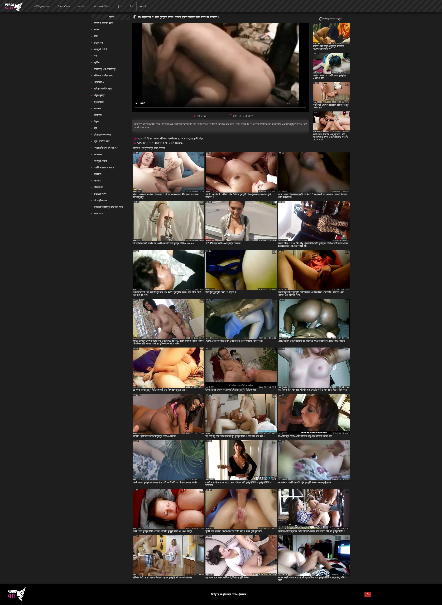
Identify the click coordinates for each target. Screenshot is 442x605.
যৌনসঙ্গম (98, 114)
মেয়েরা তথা (98, 42)
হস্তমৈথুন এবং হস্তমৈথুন (105, 68)
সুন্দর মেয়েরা (99, 101)
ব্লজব (96, 29)
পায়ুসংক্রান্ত (99, 95)
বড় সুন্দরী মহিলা (100, 49)
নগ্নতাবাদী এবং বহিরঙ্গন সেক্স (106, 147)
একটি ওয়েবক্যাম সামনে (104, 167)
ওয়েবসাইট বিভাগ (145, 138)
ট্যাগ (120, 6)
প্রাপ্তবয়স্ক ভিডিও (101, 6)
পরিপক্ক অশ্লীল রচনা (103, 75)
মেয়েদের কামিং (100, 193)
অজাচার (97, 180)
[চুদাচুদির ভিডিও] (12, 6)
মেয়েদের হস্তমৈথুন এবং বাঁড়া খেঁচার (108, 206)
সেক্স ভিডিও (99, 82)
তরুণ (96, 36)
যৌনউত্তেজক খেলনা (102, 134)
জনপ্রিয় (81, 6)
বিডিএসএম (98, 187)
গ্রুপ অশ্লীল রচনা (101, 141)
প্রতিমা (97, 62)
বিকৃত (96, 121)
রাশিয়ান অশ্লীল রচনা (103, 88)
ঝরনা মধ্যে (98, 213)
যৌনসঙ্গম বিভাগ (63, 6)
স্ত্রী (95, 127)
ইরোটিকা (97, 173)
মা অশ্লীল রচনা (100, 200)
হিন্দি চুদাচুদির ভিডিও (173, 142)
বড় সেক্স (97, 108)
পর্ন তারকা (98, 154)
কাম (95, 55)
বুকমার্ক (143, 6)
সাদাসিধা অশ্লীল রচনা (103, 22)
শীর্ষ (131, 6)
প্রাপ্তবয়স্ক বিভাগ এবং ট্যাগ (150, 142)
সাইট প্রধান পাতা (41, 6)
